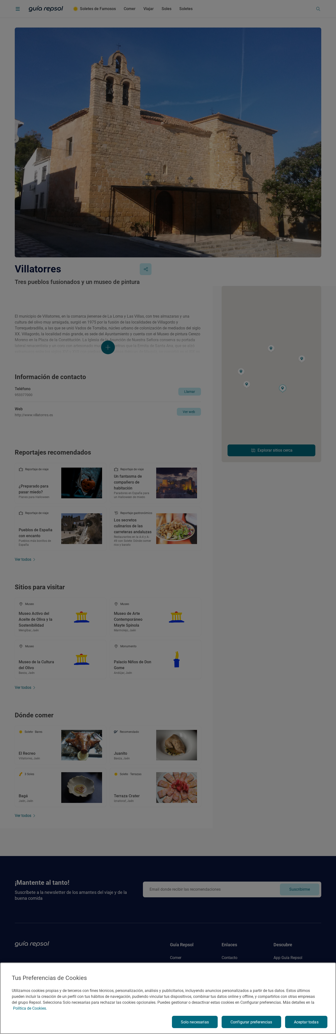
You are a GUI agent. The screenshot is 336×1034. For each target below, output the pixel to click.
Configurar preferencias (251, 1022)
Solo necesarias (195, 1022)
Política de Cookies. (30, 1008)
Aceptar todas (306, 1022)
